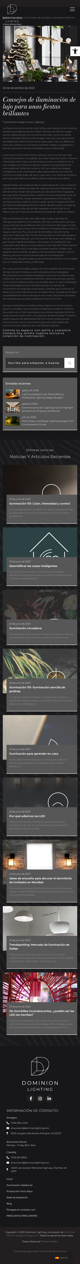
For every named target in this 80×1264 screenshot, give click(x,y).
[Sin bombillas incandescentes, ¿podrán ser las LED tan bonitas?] (40, 994)
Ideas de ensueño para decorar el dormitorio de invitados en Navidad (40, 880)
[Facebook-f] (31, 1099)
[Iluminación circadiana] (40, 612)
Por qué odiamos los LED (27, 816)
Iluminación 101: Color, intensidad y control (39, 503)
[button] (75, 51)
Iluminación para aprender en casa (33, 753)
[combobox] (35, 363)
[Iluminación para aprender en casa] (40, 737)
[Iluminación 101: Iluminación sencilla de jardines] (40, 671)
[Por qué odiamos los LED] (40, 800)
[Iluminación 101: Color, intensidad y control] (40, 487)
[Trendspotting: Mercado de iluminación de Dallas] (40, 928)
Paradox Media (49, 1241)
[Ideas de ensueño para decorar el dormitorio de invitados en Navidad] (40, 862)
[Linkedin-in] (49, 1099)
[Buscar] (69, 363)
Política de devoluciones (53, 1251)
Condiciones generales (26, 1251)
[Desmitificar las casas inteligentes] (40, 549)
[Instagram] (40, 1099)
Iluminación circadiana (25, 628)
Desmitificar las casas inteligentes (33, 566)
